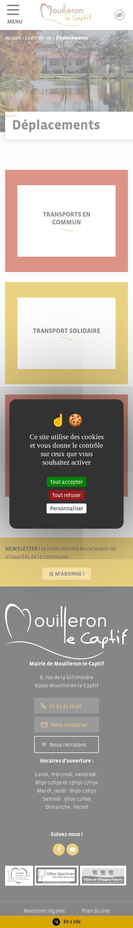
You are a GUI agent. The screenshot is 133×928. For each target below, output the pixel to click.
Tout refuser (66, 495)
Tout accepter (66, 481)
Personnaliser (66, 508)
